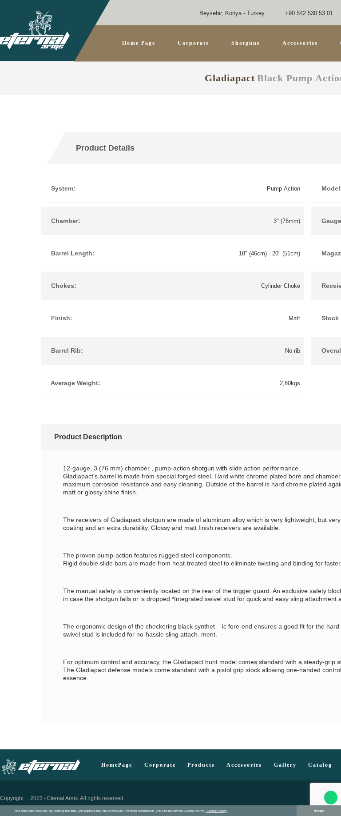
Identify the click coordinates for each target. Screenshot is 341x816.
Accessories (244, 765)
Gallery (285, 765)
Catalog (320, 765)
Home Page (138, 43)
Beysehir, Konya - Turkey (231, 13)
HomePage (116, 765)
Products (201, 765)
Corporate (193, 43)
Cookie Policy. (216, 810)
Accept (319, 811)
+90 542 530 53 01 (308, 13)
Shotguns (245, 43)
